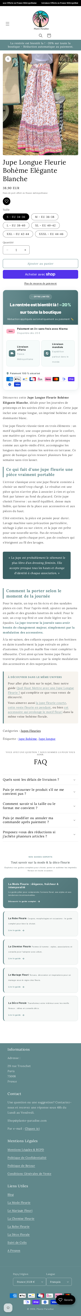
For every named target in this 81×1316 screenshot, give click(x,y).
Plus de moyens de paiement (40, 283)
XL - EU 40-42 (45, 225)
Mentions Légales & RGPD (26, 1149)
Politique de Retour (21, 1165)
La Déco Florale (19, 1234)
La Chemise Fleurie (21, 1218)
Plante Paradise (45, 1309)
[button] (7, 24)
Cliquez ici (32, 1128)
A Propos (14, 1250)
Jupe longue (47, 739)
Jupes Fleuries (31, 731)
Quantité (8, 242)
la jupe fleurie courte (51, 703)
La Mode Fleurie (19, 1202)
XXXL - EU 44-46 (51, 234)
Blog (11, 1194)
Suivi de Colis (17, 1242)
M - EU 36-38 (44, 217)
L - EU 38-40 (16, 225)
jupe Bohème (28, 739)
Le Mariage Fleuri (20, 1210)
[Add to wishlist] (6, 201)
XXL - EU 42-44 (18, 234)
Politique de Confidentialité (27, 1157)
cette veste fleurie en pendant (29, 707)
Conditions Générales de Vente (29, 1173)
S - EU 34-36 (16, 217)
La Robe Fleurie (19, 1226)
